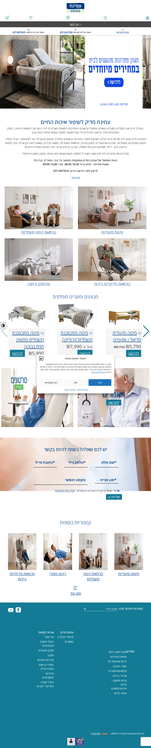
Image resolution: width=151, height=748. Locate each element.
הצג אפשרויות (51, 382)
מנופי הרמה (120, 693)
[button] (41, 358)
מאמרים (69, 641)
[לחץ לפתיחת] (147, 17)
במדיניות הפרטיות (97, 372)
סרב (75, 382)
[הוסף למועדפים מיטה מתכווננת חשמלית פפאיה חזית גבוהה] (42, 333)
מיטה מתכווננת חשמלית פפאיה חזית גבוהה (28, 339)
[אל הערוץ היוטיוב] (11, 611)
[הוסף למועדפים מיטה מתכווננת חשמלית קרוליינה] (90, 333)
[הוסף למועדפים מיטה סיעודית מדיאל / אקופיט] (139, 333)
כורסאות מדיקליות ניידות (22, 576)
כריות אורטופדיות (117, 661)
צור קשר (74, 24)
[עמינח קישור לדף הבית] (75, 7)
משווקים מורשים (122, 32)
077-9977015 (19, 32)
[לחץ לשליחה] (84, 609)
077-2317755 (66, 32)
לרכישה (133, 353)
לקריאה (113, 402)
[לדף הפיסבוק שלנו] (18, 611)
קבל (100, 382)
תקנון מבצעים (46, 650)
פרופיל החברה (65, 637)
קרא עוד (75, 177)
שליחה (115, 497)
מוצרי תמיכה (120, 666)
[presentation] (124, 316)
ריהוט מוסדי (57, 573)
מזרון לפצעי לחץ (118, 652)
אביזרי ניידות (120, 676)
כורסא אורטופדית (117, 671)
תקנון (51, 655)
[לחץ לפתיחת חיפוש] (105, 18)
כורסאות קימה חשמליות (93, 576)
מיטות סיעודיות (128, 573)
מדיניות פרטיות (82, 389)
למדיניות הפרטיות (65, 490)
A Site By (96, 733)
